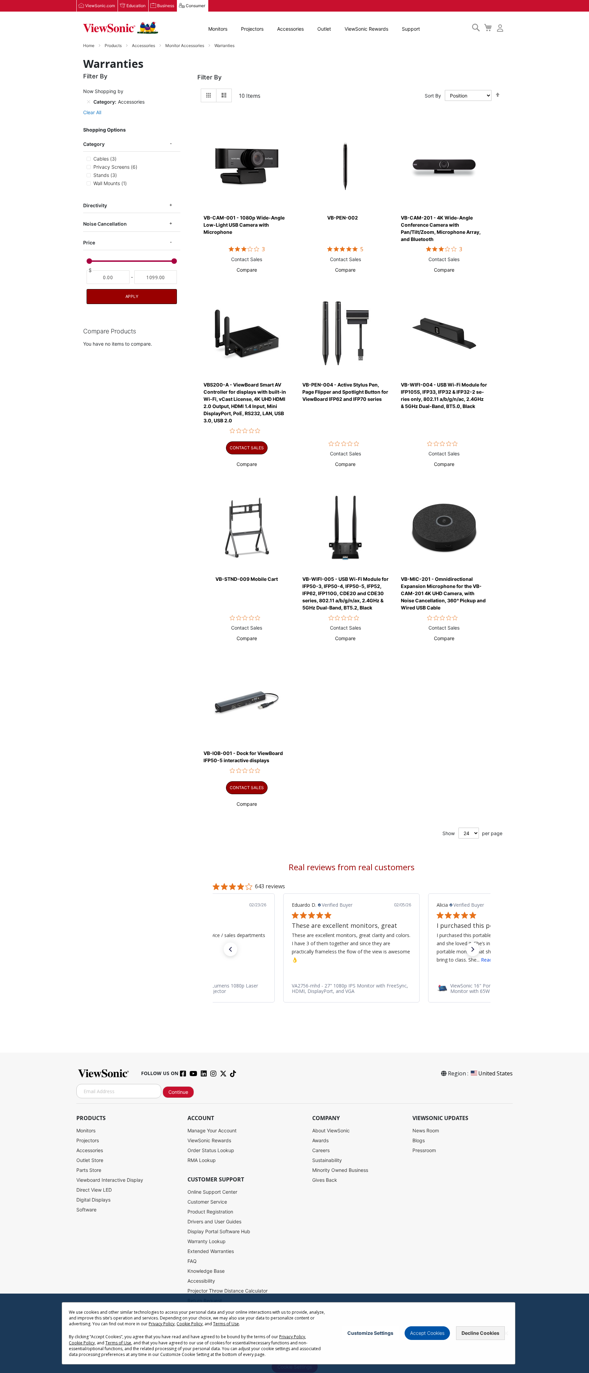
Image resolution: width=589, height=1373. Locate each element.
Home (89, 45)
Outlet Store (89, 1160)
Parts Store (88, 1170)
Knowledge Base (206, 1271)
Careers (321, 1150)
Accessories (290, 29)
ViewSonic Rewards (366, 29)
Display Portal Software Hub (218, 1231)
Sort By (433, 96)
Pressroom (424, 1150)
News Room (425, 1130)
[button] (247, 270)
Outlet (324, 29)
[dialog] (294, 1333)
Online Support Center (212, 1192)
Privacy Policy (162, 1324)
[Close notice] (506, 1333)
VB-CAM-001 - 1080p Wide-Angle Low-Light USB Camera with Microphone (244, 225)
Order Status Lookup (210, 1150)
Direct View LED (94, 1190)
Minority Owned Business (340, 1170)
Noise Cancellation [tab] (105, 224)
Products (114, 45)
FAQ (192, 1261)
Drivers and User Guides (214, 1221)
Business (165, 5)
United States (495, 1073)
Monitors (217, 29)
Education (136, 5)
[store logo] (120, 28)
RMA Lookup (201, 1160)
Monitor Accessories (185, 45)
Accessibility (201, 1281)
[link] (351, 988)
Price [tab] (89, 242)
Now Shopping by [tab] (103, 91)
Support (411, 29)
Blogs (418, 1140)
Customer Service (207, 1202)
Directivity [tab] (95, 205)
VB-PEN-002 (342, 218)
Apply (131, 296)
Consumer (195, 5)
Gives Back (324, 1180)
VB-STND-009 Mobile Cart (246, 579)
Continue (178, 1092)
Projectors (252, 29)
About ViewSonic (331, 1130)
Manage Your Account (212, 1130)
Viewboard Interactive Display (109, 1180)
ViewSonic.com (100, 5)
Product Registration (210, 1211)
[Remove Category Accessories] (89, 102)
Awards (320, 1140)
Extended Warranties (210, 1251)
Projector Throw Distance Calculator (227, 1291)
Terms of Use (226, 1324)
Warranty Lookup (206, 1241)
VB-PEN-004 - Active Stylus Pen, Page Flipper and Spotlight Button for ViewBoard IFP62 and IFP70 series (345, 392)
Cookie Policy (189, 1324)
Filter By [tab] (209, 77)
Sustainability (327, 1160)
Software (86, 1209)
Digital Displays (93, 1200)
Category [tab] (94, 144)
